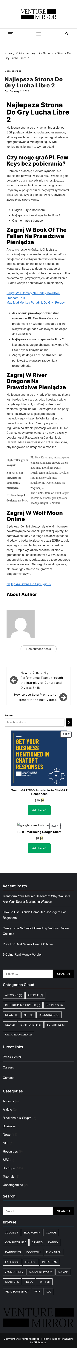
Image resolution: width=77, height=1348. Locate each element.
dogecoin (33, 1252)
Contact (8, 1077)
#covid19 (11, 1232)
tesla (28, 1281)
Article (35, 995)
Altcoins (13, 995)
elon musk (53, 1252)
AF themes (39, 1342)
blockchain (32, 1232)
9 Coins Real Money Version (22, 954)
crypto (37, 1242)
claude (51, 1232)
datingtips (13, 1252)
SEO (10, 1024)
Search (9, 715)
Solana (63, 1271)
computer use (15, 1242)
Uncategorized (18, 1034)
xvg (48, 1291)
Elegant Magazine (63, 1338)
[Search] (69, 722)
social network (40, 1271)
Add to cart (39, 810)
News (11, 1014)
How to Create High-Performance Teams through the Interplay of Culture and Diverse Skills (42, 680)
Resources (49, 1014)
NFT (28, 1014)
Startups (30, 1024)
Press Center (12, 1056)
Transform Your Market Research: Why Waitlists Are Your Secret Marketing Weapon (36, 898)
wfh (37, 1291)
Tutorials (56, 1024)
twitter (44, 1281)
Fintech (30, 1262)
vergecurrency (17, 1291)
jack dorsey (14, 1271)
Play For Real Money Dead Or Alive (28, 944)
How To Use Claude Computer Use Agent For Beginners (34, 914)
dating (53, 1242)
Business (54, 1005)
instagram (49, 1262)
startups (12, 1281)
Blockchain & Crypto (22, 1005)
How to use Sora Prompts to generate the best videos (35, 697)
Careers (8, 1067)
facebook (12, 1262)
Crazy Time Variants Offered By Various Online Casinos (36, 931)
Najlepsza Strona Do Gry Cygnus (29, 584)
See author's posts (38, 649)
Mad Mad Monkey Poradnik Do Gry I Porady (36, 302)
